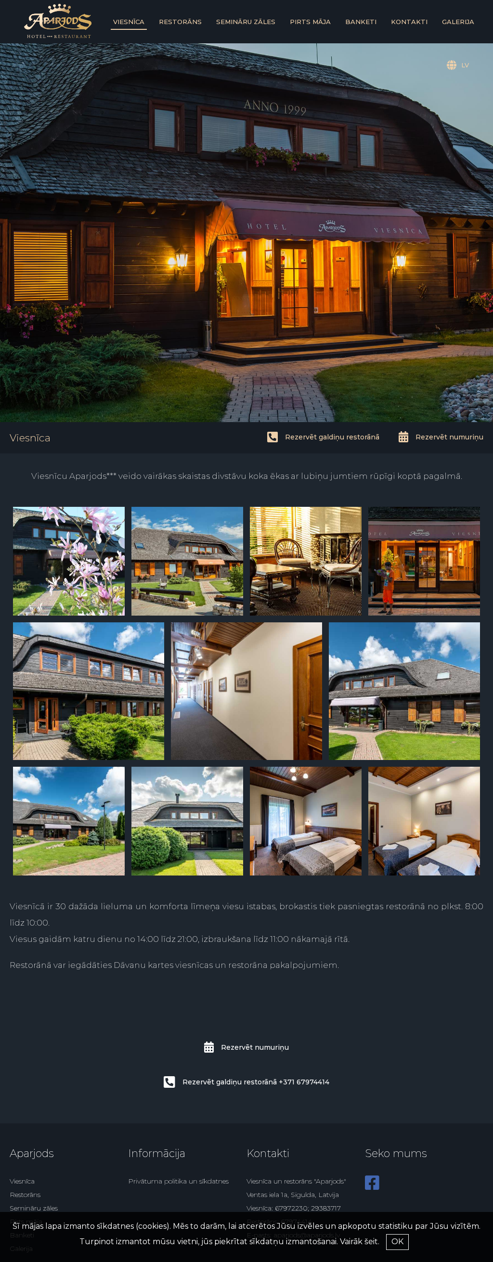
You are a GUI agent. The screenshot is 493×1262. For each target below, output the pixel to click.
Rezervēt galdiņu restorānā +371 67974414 (255, 1082)
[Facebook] (372, 1186)
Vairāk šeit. (359, 1241)
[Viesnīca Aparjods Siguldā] (57, 35)
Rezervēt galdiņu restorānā (332, 437)
